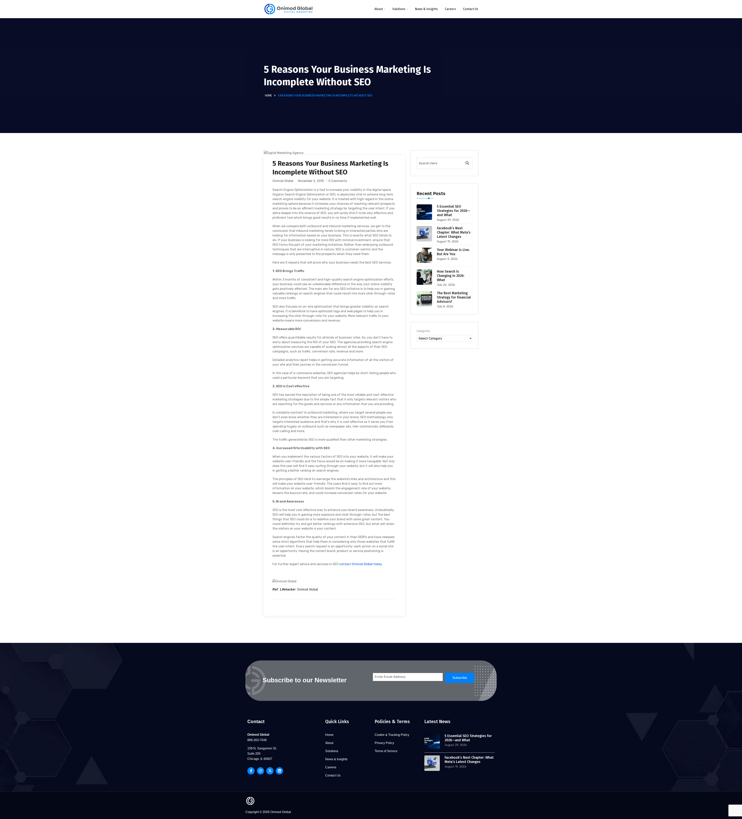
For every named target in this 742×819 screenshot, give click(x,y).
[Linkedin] (279, 771)
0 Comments (337, 181)
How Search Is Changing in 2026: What (450, 275)
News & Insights (426, 9)
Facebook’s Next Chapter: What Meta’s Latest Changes (454, 232)
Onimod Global (282, 181)
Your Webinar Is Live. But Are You (453, 252)
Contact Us (470, 9)
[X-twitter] (270, 771)
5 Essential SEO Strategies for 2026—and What (453, 210)
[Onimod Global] (288, 9)
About (378, 9)
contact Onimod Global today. (360, 564)
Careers (450, 9)
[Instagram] (260, 771)
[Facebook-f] (251, 771)
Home (268, 95)
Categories (423, 331)
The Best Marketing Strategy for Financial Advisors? (454, 297)
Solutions (398, 9)
